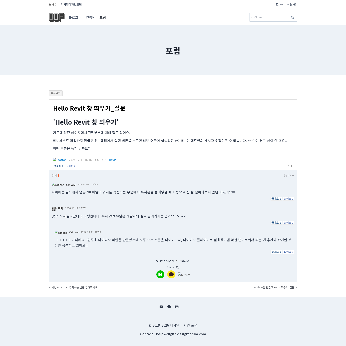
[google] (184, 274)
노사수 (53, 4)
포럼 (103, 17)
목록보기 (55, 93)
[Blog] (184, 306)
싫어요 (70, 166)
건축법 (91, 17)
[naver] (160, 274)
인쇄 (289, 166)
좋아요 (58, 166)
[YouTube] (161, 306)
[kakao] (171, 274)
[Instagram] (177, 306)
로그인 (280, 4)
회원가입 (292, 4)
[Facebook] (169, 306)
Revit (112, 160)
